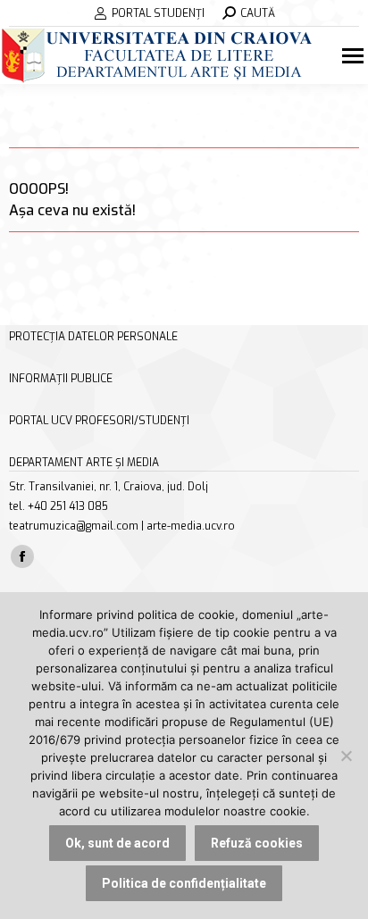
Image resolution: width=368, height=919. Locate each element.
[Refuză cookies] (346, 755)
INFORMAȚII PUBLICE (61, 379)
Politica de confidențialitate (184, 883)
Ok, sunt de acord (117, 843)
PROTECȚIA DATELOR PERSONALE (93, 337)
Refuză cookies (257, 843)
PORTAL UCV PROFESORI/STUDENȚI (99, 421)
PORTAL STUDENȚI (158, 13)
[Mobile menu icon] (355, 56)
